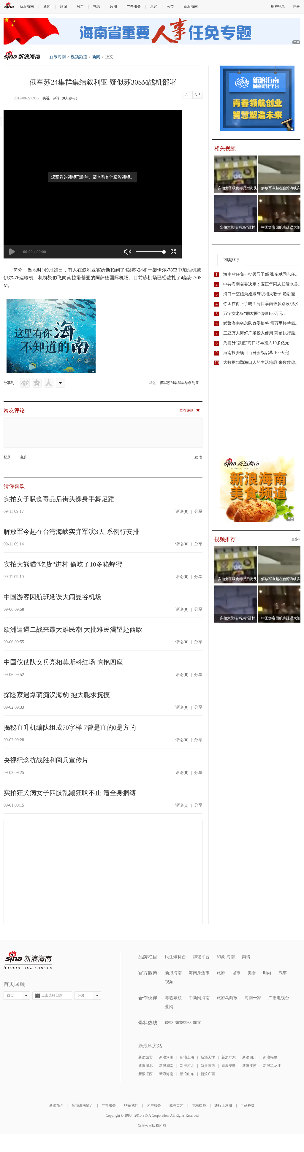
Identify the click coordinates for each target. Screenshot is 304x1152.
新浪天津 (208, 1057)
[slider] (150, 251)
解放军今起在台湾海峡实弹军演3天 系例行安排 (71, 531)
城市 (236, 973)
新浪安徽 (228, 1066)
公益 (170, 6)
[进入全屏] (173, 251)
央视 (46, 98)
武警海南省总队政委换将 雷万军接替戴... (261, 323)
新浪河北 (187, 1066)
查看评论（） (190, 410)
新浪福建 (270, 1057)
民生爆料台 (175, 957)
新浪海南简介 (82, 1105)
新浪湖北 (145, 1066)
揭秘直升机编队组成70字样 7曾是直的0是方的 (70, 727)
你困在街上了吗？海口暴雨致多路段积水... (262, 304)
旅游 (63, 6)
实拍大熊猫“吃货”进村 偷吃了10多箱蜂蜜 (63, 564)
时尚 (267, 973)
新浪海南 (27, 6)
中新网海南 (199, 998)
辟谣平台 (201, 957)
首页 (10, 996)
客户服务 (154, 1105)
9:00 (81, 996)
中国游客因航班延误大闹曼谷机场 (53, 597)
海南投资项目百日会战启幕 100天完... (257, 352)
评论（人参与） (66, 98)
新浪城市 (145, 1057)
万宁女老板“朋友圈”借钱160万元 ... (255, 313)
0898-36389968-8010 (183, 1023)
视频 (96, 6)
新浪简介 (56, 1105)
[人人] (48, 383)
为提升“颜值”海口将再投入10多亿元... (258, 343)
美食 (252, 973)
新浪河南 (166, 1057)
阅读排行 (231, 260)
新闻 (46, 6)
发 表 (198, 457)
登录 (7, 457)
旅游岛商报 (227, 998)
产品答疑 (247, 1105)
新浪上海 (187, 1057)
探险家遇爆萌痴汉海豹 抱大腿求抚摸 (57, 695)
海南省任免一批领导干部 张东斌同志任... (261, 274)
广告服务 (133, 6)
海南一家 (253, 998)
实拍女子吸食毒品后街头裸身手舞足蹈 (59, 499)
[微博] (25, 383)
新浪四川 (249, 1057)
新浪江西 (145, 1074)
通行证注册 (223, 1105)
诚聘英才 (176, 1105)
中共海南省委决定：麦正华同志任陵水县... (262, 284)
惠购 (153, 6)
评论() (182, 511)
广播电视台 (278, 998)
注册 (296, 6)
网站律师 (199, 1105)
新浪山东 (187, 1074)
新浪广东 (228, 1057)
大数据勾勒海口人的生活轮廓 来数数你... (261, 362)
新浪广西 (208, 1074)
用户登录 (278, 6)
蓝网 (169, 1007)
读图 (113, 6)
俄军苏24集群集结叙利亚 (179, 383)
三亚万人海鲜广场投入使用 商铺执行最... (261, 333)
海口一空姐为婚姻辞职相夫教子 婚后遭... (261, 294)
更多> (295, 539)
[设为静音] (127, 251)
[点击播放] (12, 251)
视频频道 (79, 57)
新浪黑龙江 (272, 1066)
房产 (80, 6)
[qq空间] (37, 383)
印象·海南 (226, 957)
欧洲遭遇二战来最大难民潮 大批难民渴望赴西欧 (73, 629)
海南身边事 (199, 973)
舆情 (246, 957)
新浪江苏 (249, 1066)
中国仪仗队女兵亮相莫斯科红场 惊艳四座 (63, 662)
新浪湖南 (166, 1066)
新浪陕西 (208, 1066)
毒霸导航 (173, 998)
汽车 (282, 973)
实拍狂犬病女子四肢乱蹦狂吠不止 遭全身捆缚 (70, 792)
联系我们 (131, 1105)
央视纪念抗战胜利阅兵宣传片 (46, 760)
